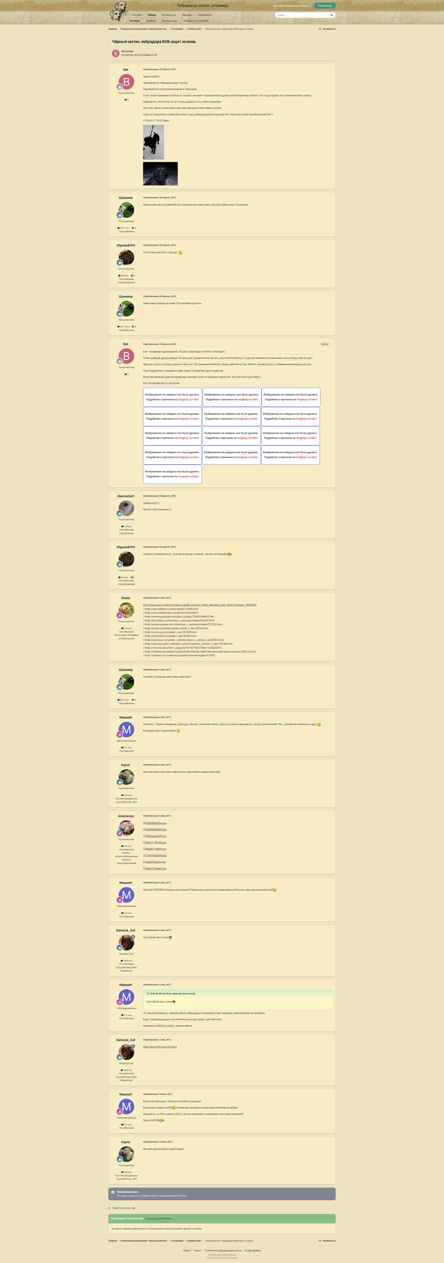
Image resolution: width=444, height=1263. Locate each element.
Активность (169, 14)
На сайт (137, 14)
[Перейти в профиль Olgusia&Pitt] (126, 257)
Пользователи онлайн (196, 20)
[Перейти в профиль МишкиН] (126, 729)
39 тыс (124, 275)
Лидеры (187, 14)
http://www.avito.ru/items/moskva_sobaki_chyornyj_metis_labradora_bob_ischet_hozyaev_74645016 (200, 605)
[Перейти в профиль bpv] (115, 53)
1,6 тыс (127, 628)
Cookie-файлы (253, 1250)
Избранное (204, 14)
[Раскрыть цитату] (148, 993)
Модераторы (169, 20)
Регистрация (325, 5)
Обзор (152, 14)
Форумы (135, 20)
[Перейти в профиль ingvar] (126, 777)
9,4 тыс (127, 795)
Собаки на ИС (149, 55)
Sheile (125, 598)
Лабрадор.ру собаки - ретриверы (203, 5)
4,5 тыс (127, 846)
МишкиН (125, 717)
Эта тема (318, 15)
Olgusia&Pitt (126, 245)
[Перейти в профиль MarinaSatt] (126, 508)
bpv (131, 51)
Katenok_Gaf (125, 930)
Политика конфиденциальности (223, 1250)
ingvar (125, 765)
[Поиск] (332, 15)
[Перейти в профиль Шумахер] (126, 210)
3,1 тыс (127, 747)
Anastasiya (126, 816)
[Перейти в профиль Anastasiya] (126, 828)
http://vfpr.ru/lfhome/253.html (160, 1047)
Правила (151, 20)
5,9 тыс (127, 526)
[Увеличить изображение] (180, 252)
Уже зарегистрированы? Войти (291, 6)
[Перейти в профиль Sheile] (126, 610)
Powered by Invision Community (222, 1258)
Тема (197, 1250)
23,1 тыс (124, 228)
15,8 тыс (127, 960)
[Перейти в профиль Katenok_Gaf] (126, 942)
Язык (186, 1250)
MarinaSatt (126, 496)
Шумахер (126, 197)
